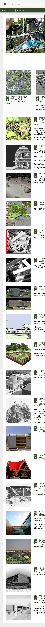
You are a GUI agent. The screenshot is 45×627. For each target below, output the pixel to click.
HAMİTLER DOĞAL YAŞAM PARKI (19, 98)
